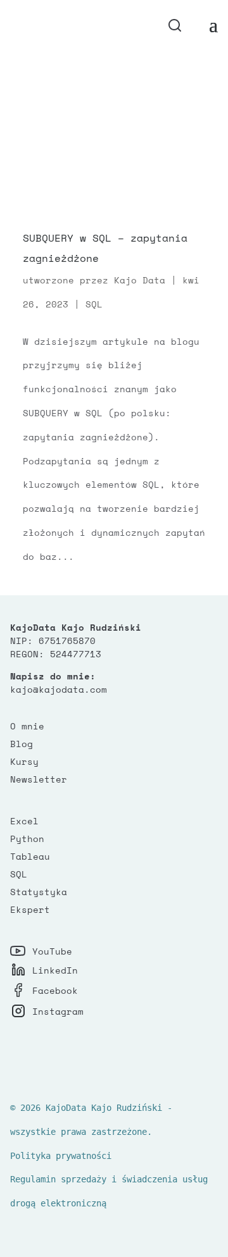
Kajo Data (139, 280)
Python (27, 838)
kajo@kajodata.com (58, 689)
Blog (21, 743)
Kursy (24, 761)
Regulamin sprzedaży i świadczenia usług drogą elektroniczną (109, 1191)
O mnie (27, 726)
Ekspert (30, 909)
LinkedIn (55, 970)
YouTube (52, 951)
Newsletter (38, 779)
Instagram (58, 1011)
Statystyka (38, 891)
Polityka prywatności (60, 1156)
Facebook (55, 990)
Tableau (30, 856)
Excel (24, 820)
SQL (94, 304)
